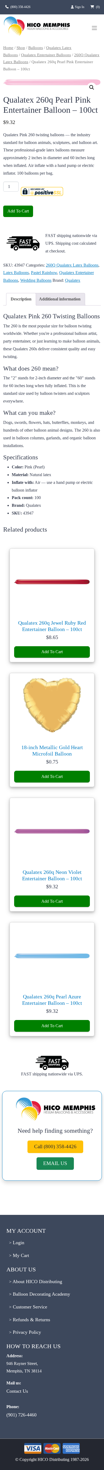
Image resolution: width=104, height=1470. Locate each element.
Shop (21, 48)
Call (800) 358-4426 (55, 1146)
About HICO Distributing (36, 1281)
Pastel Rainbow (44, 272)
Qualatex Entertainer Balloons (46, 55)
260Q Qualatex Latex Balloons (72, 265)
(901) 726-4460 (21, 1414)
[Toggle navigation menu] (94, 28)
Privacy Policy (26, 1332)
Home (8, 48)
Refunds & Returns (30, 1319)
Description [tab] (21, 299)
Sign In (80, 7)
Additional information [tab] (60, 299)
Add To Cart (18, 211)
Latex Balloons (16, 272)
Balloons (35, 48)
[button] (92, 87)
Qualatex (72, 280)
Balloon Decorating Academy (40, 1294)
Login (17, 1242)
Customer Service (29, 1307)
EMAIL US (55, 1163)
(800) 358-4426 (20, 7)
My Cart (20, 1255)
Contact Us (17, 1391)
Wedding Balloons (35, 280)
